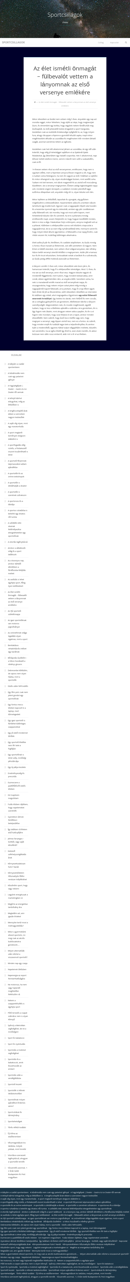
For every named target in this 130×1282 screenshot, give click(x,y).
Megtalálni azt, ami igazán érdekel (16, 915)
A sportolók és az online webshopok (16, 475)
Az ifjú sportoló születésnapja (14, 613)
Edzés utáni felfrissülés (18, 686)
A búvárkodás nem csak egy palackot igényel (16, 377)
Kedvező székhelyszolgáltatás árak (17, 854)
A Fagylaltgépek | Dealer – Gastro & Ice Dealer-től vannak (17, 389)
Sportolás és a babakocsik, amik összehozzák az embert (15, 1064)
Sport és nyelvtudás (16, 1044)
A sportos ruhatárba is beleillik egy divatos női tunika (17, 514)
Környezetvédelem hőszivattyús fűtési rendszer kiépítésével (17, 876)
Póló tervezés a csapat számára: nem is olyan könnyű (18, 1016)
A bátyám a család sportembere (16, 366)
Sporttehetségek (15, 1121)
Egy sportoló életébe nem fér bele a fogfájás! (17, 746)
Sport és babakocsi (16, 1038)
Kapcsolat (114, 42)
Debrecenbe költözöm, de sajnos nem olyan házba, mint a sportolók (18, 675)
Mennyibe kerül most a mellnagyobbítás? (18, 924)
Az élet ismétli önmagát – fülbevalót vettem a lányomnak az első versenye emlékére (17, 599)
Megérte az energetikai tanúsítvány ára (18, 906)
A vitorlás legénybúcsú (18, 542)
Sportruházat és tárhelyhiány (15, 1114)
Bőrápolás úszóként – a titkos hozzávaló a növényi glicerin (17, 661)
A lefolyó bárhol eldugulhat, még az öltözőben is (16, 402)
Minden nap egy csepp (17, 963)
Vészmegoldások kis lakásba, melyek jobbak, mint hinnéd (17, 1146)
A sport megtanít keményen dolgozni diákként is (16, 436)
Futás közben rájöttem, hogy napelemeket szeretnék (18, 808)
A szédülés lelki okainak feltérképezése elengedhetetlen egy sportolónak (17, 530)
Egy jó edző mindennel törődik (18, 735)
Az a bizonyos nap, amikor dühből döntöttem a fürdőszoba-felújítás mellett (17, 567)
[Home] (35, 102)
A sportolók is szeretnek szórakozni (17, 494)
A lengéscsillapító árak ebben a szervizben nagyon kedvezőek (17, 414)
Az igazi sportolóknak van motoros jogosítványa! (17, 624)
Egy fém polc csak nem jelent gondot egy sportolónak (18, 696)
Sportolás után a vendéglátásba (15, 1077)
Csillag (101, 42)
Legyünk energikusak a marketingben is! (18, 896)
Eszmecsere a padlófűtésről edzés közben (17, 786)
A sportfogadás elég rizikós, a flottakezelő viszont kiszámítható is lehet (18, 450)
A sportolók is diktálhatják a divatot (17, 484)
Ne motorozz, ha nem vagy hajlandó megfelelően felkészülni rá (17, 989)
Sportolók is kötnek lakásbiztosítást (16, 1092)
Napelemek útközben (17, 969)
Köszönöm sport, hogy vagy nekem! (18, 887)
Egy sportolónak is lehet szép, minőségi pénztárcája (17, 758)
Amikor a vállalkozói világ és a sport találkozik (17, 551)
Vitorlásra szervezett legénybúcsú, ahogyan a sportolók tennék (18, 1159)
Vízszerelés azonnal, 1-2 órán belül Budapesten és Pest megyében (18, 1173)
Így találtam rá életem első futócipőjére (17, 831)
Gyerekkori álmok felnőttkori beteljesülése (16, 820)
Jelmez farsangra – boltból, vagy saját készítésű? (16, 842)
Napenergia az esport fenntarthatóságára (17, 977)
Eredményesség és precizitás (16, 775)
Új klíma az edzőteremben (14, 1135)
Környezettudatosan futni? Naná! (16, 865)
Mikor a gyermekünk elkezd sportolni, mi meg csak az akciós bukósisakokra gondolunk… (17, 938)
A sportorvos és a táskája (15, 503)
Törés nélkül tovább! (17, 1127)
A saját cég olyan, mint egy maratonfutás (18, 425)
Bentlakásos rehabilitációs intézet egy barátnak (17, 649)
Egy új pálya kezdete (17, 767)
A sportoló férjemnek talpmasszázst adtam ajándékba (17, 464)
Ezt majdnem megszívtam (13, 797)
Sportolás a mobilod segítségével (17, 1052)
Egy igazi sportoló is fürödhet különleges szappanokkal (17, 724)
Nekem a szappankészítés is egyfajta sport (16, 1004)
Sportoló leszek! (15, 1084)
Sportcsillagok (65, 15)
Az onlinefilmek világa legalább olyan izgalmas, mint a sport (17, 636)
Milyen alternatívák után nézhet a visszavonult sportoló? (17, 954)
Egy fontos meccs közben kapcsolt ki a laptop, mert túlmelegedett (17, 709)
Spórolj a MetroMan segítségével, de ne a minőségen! (17, 1029)
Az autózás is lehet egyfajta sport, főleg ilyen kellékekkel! (16, 583)
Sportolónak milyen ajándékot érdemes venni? (16, 1103)
